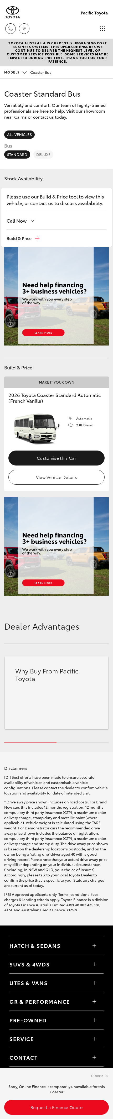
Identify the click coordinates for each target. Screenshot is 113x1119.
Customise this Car (56, 458)
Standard (17, 154)
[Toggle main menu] (102, 28)
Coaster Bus (27, 72)
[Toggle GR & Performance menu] (94, 1001)
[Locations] (24, 28)
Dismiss (97, 1075)
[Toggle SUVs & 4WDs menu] (94, 964)
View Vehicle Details (56, 477)
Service (21, 1038)
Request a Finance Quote (56, 1107)
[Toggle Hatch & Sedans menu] (94, 945)
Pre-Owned (28, 1020)
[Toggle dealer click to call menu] (10, 28)
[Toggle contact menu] (94, 1020)
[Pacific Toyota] (12, 12)
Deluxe (43, 154)
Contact (23, 1057)
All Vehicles (19, 134)
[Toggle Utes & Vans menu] (94, 983)
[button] (23, 238)
